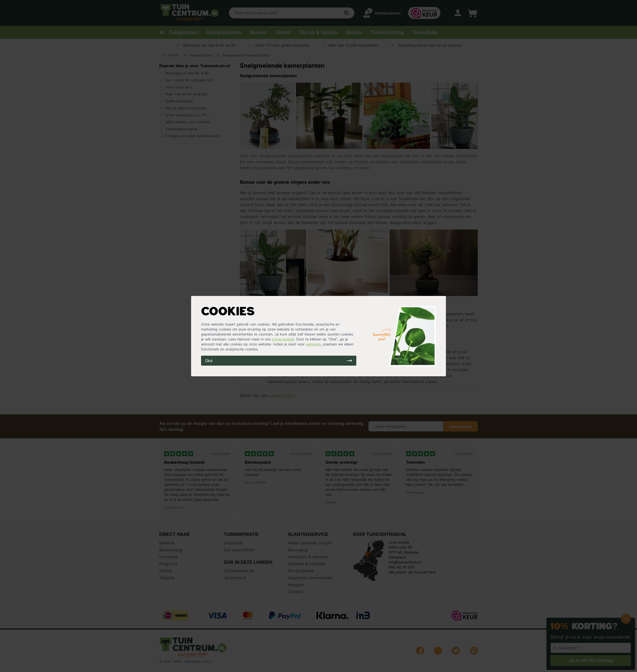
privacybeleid (283, 339)
